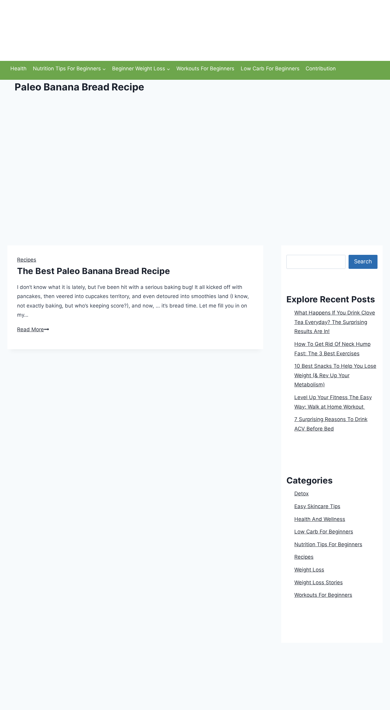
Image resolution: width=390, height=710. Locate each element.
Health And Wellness (319, 519)
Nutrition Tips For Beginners (328, 544)
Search (294, 250)
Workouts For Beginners (205, 68)
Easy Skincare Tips (317, 506)
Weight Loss (309, 570)
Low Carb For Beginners (270, 68)
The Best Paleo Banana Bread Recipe (93, 271)
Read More (33, 329)
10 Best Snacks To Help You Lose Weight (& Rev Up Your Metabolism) (335, 375)
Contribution (321, 68)
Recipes (26, 260)
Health (18, 68)
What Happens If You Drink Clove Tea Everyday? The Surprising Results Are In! (334, 322)
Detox (301, 493)
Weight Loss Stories (318, 582)
